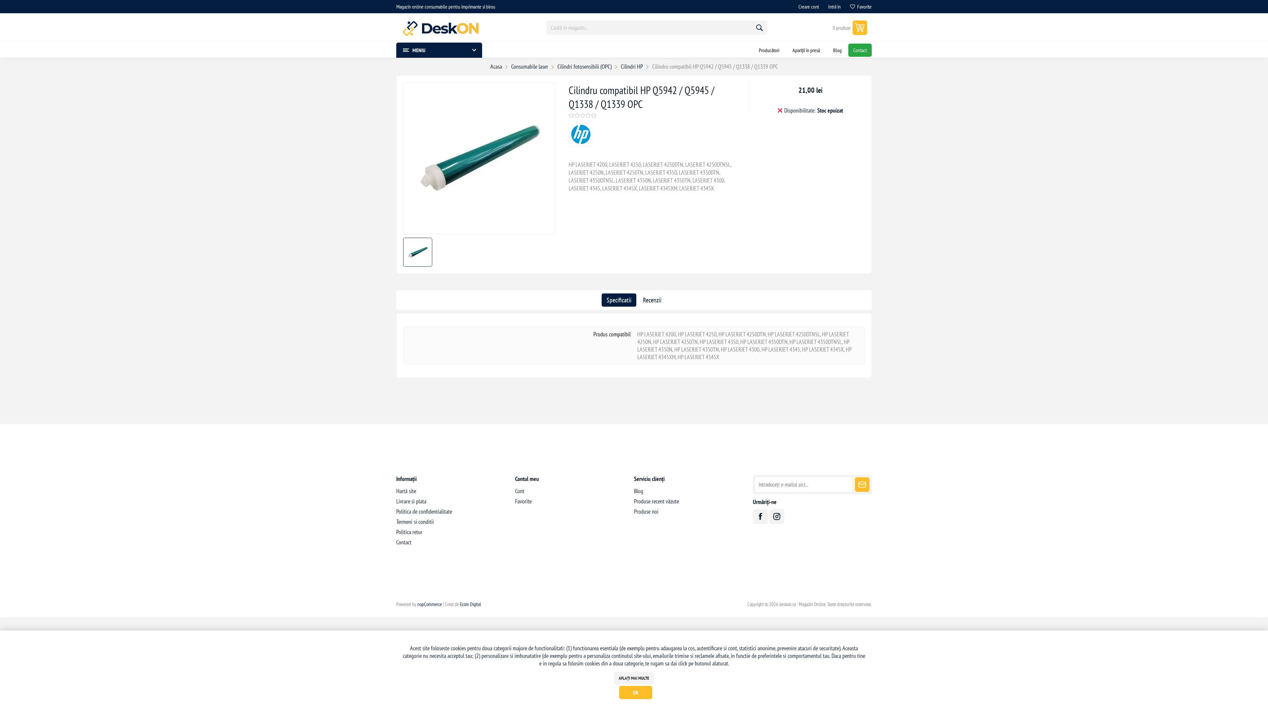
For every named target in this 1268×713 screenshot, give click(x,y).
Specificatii (619, 300)
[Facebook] (760, 516)
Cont (519, 491)
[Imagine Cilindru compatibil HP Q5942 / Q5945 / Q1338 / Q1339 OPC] (479, 232)
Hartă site (406, 491)
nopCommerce (429, 604)
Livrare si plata (411, 501)
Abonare (862, 484)
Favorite (523, 501)
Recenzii (652, 300)
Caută (759, 27)
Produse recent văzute (656, 501)
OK (636, 692)
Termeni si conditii (415, 522)
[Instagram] (776, 516)
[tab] (619, 300)
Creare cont (808, 6)
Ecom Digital (470, 604)
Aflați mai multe (634, 678)
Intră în (834, 6)
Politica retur (409, 532)
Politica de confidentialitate (424, 511)
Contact (403, 542)
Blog (638, 491)
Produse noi (646, 511)
